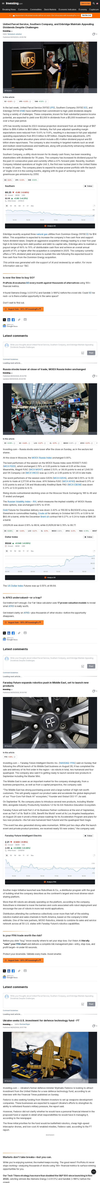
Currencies (23, 9)
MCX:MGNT (36, 469)
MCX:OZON (60, 478)
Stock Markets (50, 9)
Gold (5, 510)
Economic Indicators (67, 9)
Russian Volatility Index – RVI (21, 501)
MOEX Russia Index (42, 457)
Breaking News (9, 9)
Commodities (36, 9)
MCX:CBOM (74, 484)
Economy (83, 9)
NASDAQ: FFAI (67, 763)
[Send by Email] (25, 319)
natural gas (41, 234)
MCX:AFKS (68, 481)
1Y (23, 206)
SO (85, 107)
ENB (22, 111)
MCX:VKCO (32, 473)
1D (7, 206)
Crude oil (42, 513)
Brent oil (44, 516)
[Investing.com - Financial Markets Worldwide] (14, 3)
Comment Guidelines (10, 359)
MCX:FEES (9, 466)
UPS (52, 107)
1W (11, 206)
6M (19, 206)
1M (15, 206)
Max (32, 206)
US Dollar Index (15, 585)
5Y (28, 206)
